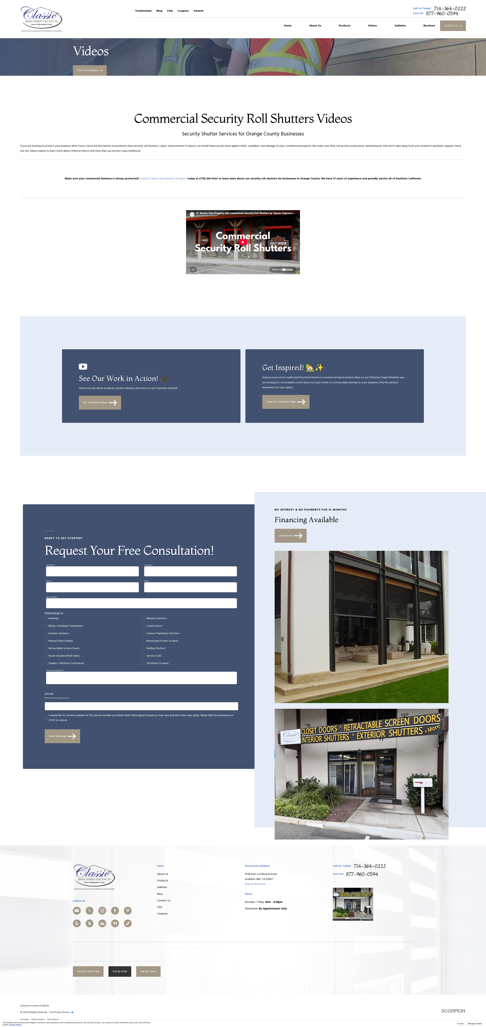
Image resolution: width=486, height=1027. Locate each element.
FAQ (170, 11)
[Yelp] (77, 923)
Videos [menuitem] (372, 26)
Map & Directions (255, 884)
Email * (146, 581)
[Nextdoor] (115, 923)
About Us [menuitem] (315, 26)
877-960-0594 (442, 13)
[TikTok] (128, 923)
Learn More (286, 535)
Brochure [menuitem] (429, 26)
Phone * (49, 581)
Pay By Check (148, 971)
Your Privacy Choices (59, 1012)
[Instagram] (102, 911)
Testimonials (143, 11)
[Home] (41, 19)
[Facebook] (115, 911)
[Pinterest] (128, 911)
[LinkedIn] (102, 923)
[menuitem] (24, 1020)
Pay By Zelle (120, 971)
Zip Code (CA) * (52, 597)
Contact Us (451, 26)
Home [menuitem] (287, 26)
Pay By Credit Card (88, 971)
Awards (199, 11)
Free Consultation (87, 70)
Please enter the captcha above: (57, 698)
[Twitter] (90, 911)
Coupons (183, 11)
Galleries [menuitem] (400, 26)
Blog (159, 11)
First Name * (50, 565)
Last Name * (148, 565)
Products (162, 881)
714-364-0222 (450, 8)
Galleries (162, 887)
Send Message (57, 736)
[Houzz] (90, 923)
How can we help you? (54, 671)
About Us (162, 874)
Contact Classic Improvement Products (163, 178)
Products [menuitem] (344, 26)
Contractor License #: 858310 (34, 1006)
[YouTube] (77, 911)
